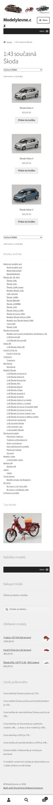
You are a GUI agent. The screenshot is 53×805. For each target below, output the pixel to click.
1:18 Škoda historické (16, 340)
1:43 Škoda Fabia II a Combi (19, 400)
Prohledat (26, 800)
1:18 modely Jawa (15, 459)
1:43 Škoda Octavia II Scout (19, 410)
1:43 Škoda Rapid (14, 386)
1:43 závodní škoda (15, 423)
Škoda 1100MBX (14, 304)
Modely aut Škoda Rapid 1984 (20, 320)
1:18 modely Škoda (15, 430)
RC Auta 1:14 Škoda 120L (18, 489)
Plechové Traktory (15, 436)
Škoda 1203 (12, 327)
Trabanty (11, 360)
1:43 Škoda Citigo (15, 390)
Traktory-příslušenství (17, 440)
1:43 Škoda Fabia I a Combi (19, 403)
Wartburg (11, 367)
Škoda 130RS (12, 297)
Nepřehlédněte (13, 274)
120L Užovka (12, 294)
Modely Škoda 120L (15, 290)
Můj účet (9, 800)
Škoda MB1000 (13, 300)
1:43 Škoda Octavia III (16, 373)
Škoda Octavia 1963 (16, 314)
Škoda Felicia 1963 (15, 310)
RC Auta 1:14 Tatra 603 (17, 486)
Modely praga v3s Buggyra (19, 479)
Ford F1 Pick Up (13, 353)
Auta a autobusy (14, 443)
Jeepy (9, 473)
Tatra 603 (11, 323)
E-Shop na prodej (11, 493)
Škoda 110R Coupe (15, 287)
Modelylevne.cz (17, 22)
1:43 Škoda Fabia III (15, 377)
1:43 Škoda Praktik (15, 396)
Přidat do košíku (26, 120)
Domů (9, 42)
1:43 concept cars (15, 426)
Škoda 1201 (12, 307)
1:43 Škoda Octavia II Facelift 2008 (22, 406)
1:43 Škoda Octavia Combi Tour (21, 413)
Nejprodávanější (14, 270)
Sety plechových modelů (18, 446)
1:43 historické (13, 337)
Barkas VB (11, 466)
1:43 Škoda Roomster (16, 380)
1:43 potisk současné (16, 420)
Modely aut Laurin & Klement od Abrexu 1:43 (27, 333)
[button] (42, 31)
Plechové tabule (14, 450)
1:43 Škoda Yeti (13, 383)
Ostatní (10, 453)
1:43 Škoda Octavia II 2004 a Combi (22, 416)
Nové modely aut (14, 267)
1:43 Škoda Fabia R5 (16, 347)
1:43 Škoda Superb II (16, 393)
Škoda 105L (12, 280)
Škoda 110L (12, 284)
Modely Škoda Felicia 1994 (18, 317)
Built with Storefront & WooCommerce (23, 787)
